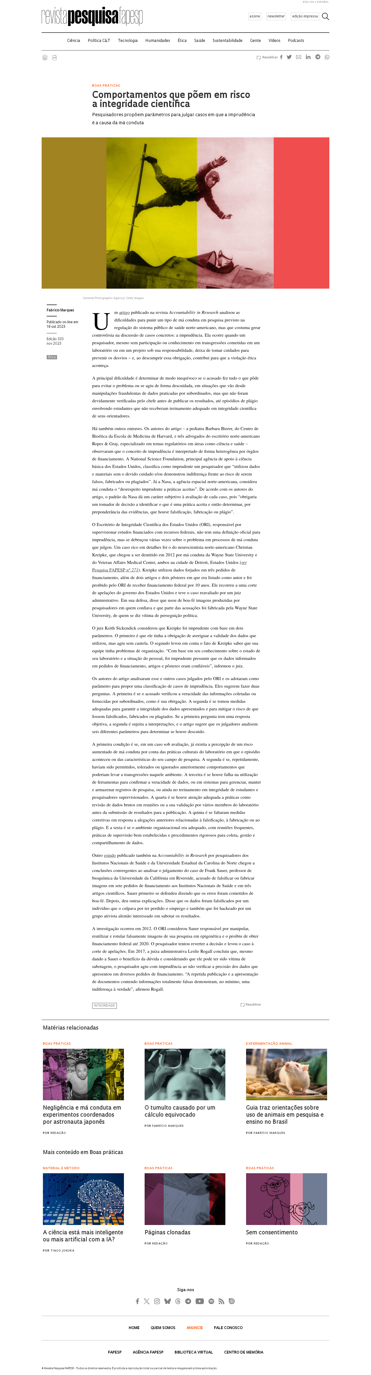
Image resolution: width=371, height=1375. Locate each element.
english (308, 2)
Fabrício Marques (60, 310)
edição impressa (305, 16)
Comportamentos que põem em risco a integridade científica (171, 100)
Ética (182, 41)
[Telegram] (188, 1301)
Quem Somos (163, 1328)
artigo (124, 312)
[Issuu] (230, 1301)
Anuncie (195, 1328)
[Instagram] (156, 1301)
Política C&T (99, 41)
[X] (147, 1301)
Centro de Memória (243, 1353)
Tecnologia (128, 41)
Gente (255, 41)
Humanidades (157, 41)
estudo (110, 855)
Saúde (199, 41)
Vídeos (274, 41)
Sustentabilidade (228, 41)
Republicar (269, 57)
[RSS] (220, 1301)
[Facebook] (139, 1301)
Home (135, 1328)
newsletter (276, 16)
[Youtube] (199, 1301)
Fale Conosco (228, 1328)
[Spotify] (211, 1301)
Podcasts (296, 41)
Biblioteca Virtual (194, 1353)
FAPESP (115, 1353)
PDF (54, 57)
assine (255, 16)
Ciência (73, 41)
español (323, 2)
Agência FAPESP (149, 1353)
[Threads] (177, 1301)
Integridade (104, 1005)
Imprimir (45, 57)
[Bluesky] (167, 1301)
